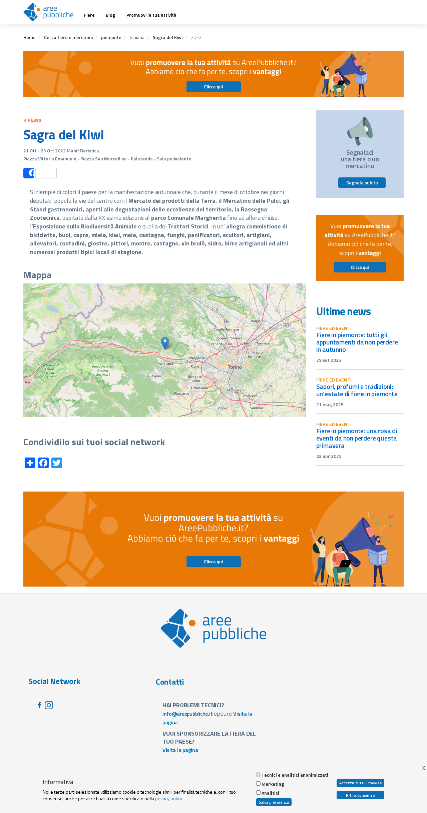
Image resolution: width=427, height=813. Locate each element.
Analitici (270, 793)
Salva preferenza (274, 802)
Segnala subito (362, 182)
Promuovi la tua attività (151, 15)
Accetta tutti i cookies (360, 783)
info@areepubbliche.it (187, 714)
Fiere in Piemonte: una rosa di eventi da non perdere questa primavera (356, 438)
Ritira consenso (360, 795)
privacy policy (168, 798)
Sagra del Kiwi (167, 37)
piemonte (111, 37)
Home (29, 37)
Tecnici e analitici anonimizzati (295, 775)
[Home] (50, 12)
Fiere (89, 15)
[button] (165, 343)
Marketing (273, 784)
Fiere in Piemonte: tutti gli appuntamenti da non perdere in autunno (357, 341)
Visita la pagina (180, 750)
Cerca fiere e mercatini (68, 37)
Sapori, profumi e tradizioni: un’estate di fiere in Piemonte (357, 390)
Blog (110, 15)
